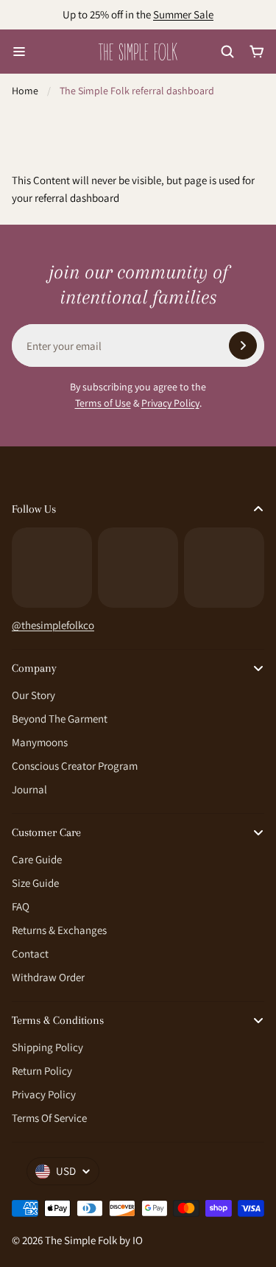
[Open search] (227, 51)
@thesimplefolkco (53, 625)
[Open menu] (19, 51)
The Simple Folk (81, 1240)
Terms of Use (103, 403)
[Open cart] (257, 51)
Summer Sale (183, 14)
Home (25, 90)
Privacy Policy (170, 403)
